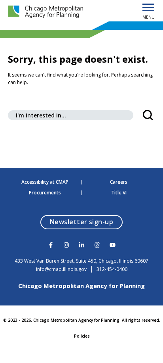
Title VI (119, 192)
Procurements (45, 192)
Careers (118, 182)
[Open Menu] (148, 8)
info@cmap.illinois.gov (61, 269)
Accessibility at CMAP (44, 182)
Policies (82, 336)
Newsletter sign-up (86, 221)
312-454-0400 (112, 269)
